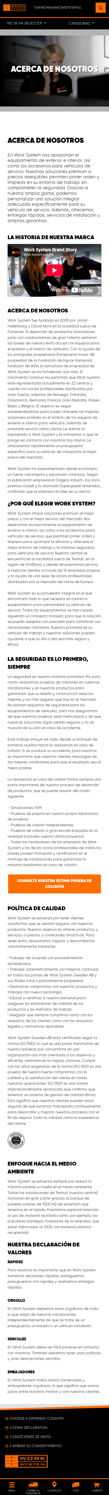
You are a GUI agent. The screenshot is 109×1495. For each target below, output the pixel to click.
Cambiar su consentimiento (35, 1446)
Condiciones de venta (30, 1437)
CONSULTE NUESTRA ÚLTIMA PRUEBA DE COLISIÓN (54, 884)
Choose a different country (37, 1418)
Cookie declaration (28, 1428)
